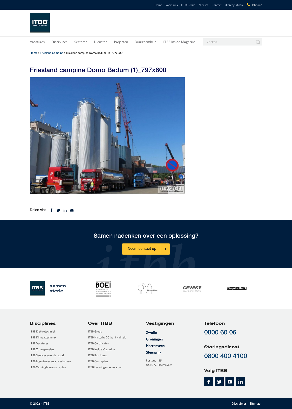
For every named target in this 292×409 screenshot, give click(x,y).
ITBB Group (188, 5)
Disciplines (59, 42)
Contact (216, 5)
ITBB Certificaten (98, 343)
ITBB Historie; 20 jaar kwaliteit (107, 337)
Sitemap (255, 403)
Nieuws (203, 5)
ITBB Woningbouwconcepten (48, 367)
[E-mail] (71, 210)
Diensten (100, 42)
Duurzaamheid (146, 42)
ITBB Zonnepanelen (42, 349)
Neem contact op (142, 249)
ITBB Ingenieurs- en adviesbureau (50, 361)
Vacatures (171, 5)
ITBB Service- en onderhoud (47, 355)
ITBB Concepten (98, 361)
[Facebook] (51, 210)
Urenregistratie (234, 5)
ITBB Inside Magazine (179, 42)
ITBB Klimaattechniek (43, 337)
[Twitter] (58, 210)
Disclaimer (239, 403)
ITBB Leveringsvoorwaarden (105, 367)
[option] (103, 288)
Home (158, 5)
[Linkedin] (65, 210)
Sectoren (80, 42)
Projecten (121, 42)
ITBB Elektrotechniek (42, 331)
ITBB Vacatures (39, 343)
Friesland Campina (51, 52)
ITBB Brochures (97, 355)
